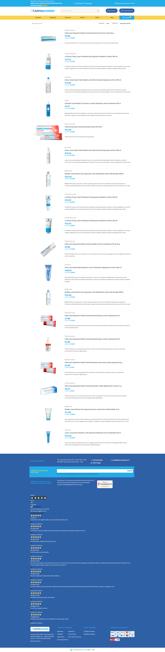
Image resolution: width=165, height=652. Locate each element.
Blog (112, 17)
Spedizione (60, 631)
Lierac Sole (68, 430)
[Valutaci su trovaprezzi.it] (105, 484)
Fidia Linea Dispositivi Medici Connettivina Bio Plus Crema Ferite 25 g (89, 33)
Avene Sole (68, 77)
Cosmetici (68, 17)
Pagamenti (71, 631)
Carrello (128, 17)
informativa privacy (73, 474)
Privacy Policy (72, 634)
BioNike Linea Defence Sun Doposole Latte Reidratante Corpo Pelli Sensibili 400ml (94, 174)
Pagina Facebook (90, 631)
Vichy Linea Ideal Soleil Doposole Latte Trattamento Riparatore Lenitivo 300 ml (93, 267)
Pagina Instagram (90, 634)
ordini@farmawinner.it (121, 460)
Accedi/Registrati (128, 10)
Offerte (97, 17)
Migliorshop (83, 649)
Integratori (53, 17)
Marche (82, 17)
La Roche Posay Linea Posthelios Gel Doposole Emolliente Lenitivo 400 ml (91, 56)
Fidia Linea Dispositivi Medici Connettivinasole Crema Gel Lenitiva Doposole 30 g (93, 362)
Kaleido (67, 100)
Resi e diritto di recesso (74, 637)
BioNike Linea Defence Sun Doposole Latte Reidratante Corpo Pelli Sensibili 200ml (94, 292)
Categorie (38, 17)
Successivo (40, 513)
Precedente (34, 513)
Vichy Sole (67, 264)
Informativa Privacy (62, 639)
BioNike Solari (68, 171)
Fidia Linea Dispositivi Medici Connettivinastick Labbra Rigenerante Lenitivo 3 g (93, 386)
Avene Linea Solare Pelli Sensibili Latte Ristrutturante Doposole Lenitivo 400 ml (93, 80)
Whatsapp (89, 3)
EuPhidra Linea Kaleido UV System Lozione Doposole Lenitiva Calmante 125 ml (93, 103)
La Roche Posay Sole (70, 53)
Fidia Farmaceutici (70, 30)
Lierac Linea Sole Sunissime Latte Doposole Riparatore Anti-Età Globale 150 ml (93, 433)
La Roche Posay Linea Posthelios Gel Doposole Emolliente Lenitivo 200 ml (91, 197)
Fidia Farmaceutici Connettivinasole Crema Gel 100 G (83, 127)
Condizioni (60, 634)
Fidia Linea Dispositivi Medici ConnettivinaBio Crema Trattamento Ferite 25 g (92, 244)
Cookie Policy (60, 637)
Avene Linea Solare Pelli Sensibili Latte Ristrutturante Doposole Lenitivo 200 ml (93, 150)
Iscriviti (129, 471)
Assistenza (113, 10)
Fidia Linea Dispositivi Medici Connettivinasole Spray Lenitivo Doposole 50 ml (92, 316)
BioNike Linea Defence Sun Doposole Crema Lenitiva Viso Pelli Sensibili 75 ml (92, 409)
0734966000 (79, 3)
